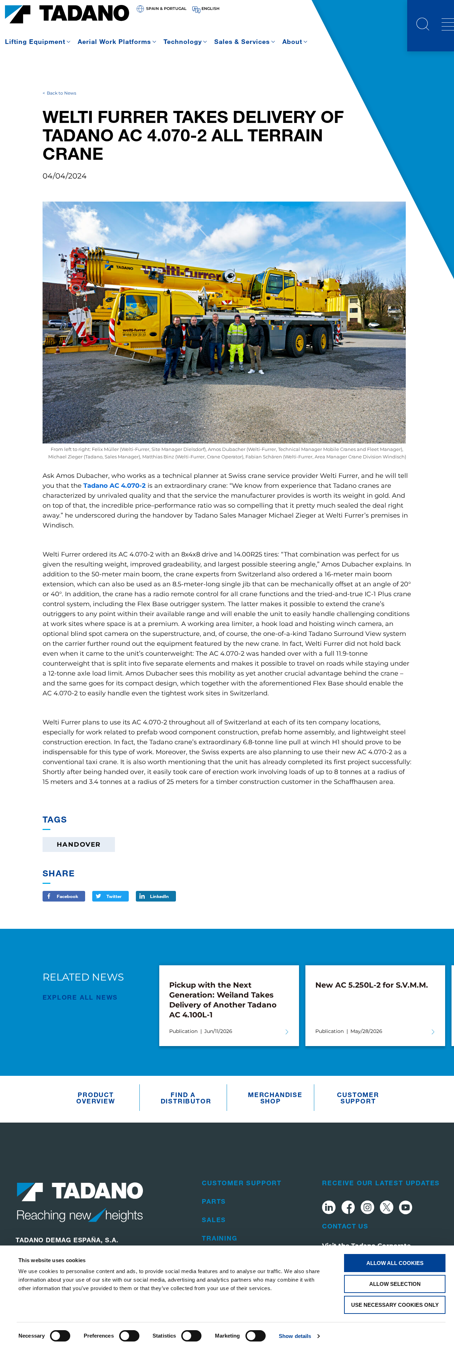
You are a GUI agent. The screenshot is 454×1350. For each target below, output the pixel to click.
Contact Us (345, 1226)
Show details (295, 1336)
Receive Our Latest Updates (381, 1183)
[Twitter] (386, 1208)
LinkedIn (159, 896)
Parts (214, 1201)
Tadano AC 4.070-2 (115, 486)
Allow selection (395, 1284)
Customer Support (358, 1097)
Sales (214, 1220)
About (292, 41)
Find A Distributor (185, 1097)
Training (219, 1238)
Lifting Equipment (35, 41)
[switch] (129, 1335)
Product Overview (95, 1097)
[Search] (422, 25)
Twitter (114, 896)
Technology (183, 41)
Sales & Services (242, 41)
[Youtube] (406, 1208)
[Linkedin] (329, 1208)
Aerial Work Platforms (114, 41)
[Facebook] (348, 1208)
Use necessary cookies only (395, 1305)
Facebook (67, 896)
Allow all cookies (394, 1263)
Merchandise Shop (272, 1097)
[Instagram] (367, 1208)
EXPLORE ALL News (80, 997)
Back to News (61, 93)
